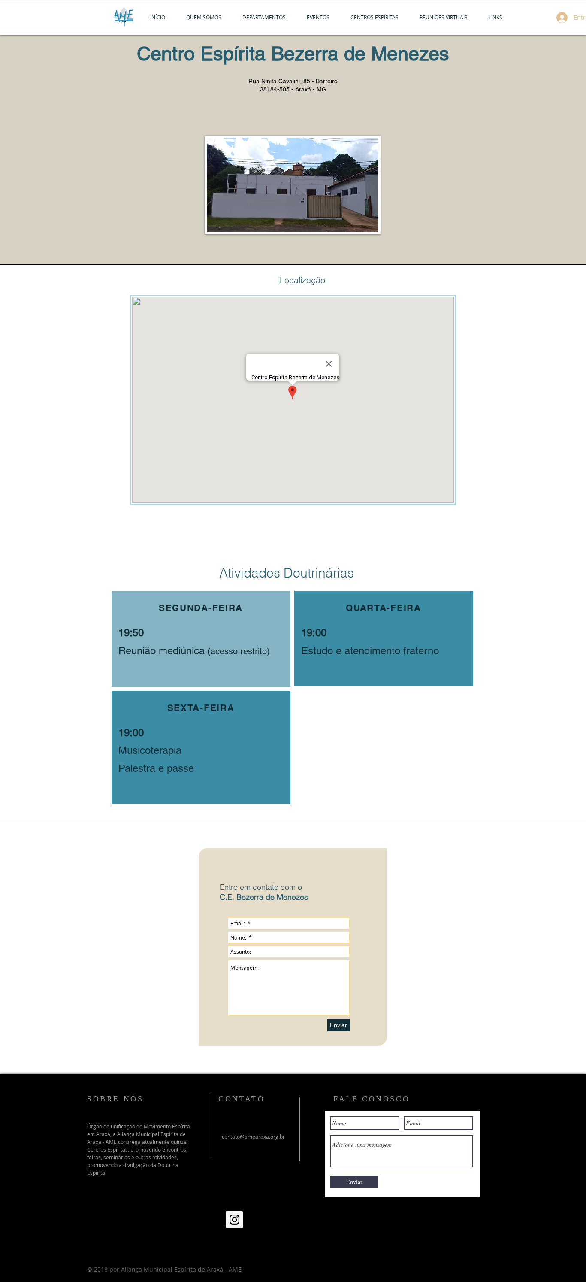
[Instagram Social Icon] (234, 1219)
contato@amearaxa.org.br (253, 1136)
